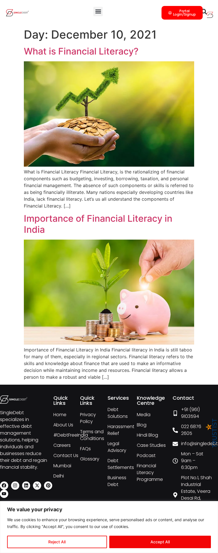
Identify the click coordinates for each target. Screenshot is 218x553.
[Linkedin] (26, 485)
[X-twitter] (37, 485)
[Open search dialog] (204, 12)
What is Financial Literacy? (81, 51)
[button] (98, 11)
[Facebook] (4, 485)
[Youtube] (4, 494)
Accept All (160, 541)
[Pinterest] (48, 485)
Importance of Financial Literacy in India (98, 224)
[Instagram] (15, 485)
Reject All (57, 541)
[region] (109, 527)
